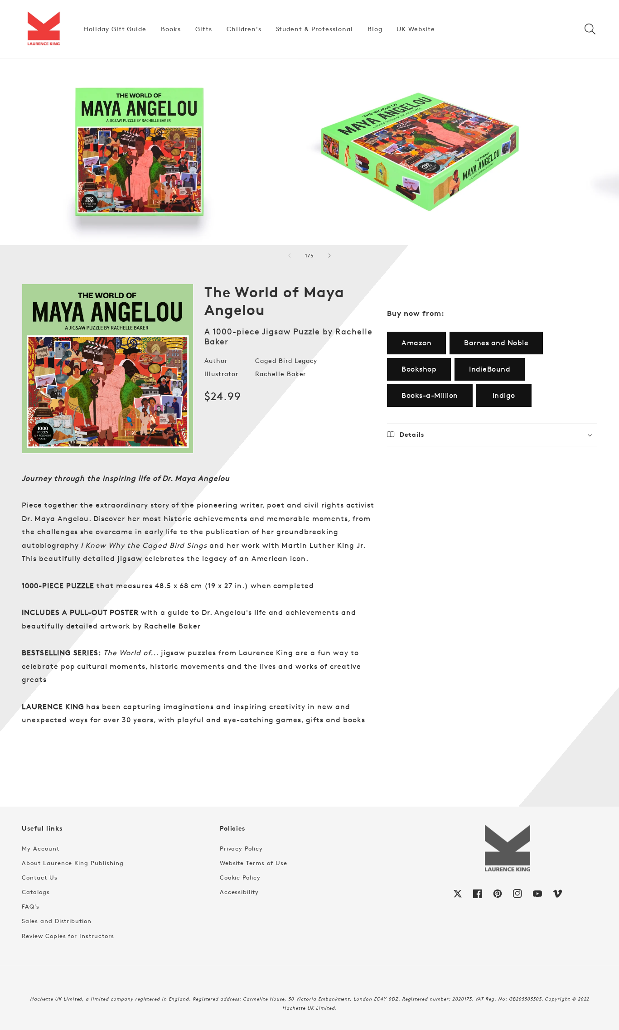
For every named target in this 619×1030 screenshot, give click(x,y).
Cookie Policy (240, 877)
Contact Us (40, 877)
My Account (40, 848)
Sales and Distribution (57, 920)
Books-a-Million (429, 395)
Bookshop (418, 369)
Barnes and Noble (496, 342)
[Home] (43, 29)
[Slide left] (290, 256)
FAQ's (30, 906)
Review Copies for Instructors (68, 935)
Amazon (416, 342)
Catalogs (36, 891)
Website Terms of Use (253, 862)
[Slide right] (329, 256)
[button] (590, 29)
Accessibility (239, 891)
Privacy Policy (241, 848)
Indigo (504, 395)
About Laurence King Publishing (73, 862)
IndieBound (489, 369)
